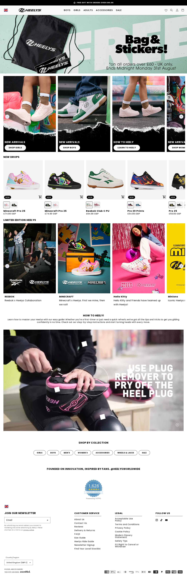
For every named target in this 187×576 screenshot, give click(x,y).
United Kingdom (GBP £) (16, 562)
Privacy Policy (123, 527)
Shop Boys (69, 147)
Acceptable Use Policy (124, 520)
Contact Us (80, 523)
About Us (79, 519)
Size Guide (80, 537)
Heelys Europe (17, 569)
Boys (53, 452)
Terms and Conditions (127, 524)
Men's (67, 452)
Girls (39, 452)
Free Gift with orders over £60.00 (95, 2)
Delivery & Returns (84, 530)
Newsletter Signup (84, 545)
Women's (83, 452)
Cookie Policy (122, 531)
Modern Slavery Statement (123, 536)
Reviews (78, 526)
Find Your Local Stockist (87, 548)
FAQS (77, 534)
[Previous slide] (7, 117)
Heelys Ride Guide (84, 541)
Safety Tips (121, 540)
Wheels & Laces (125, 452)
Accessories (103, 452)
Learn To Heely (127, 147)
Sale (144, 452)
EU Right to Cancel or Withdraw (127, 545)
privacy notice (28, 530)
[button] (67, 10)
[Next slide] (181, 117)
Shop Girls (15, 147)
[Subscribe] (47, 520)
